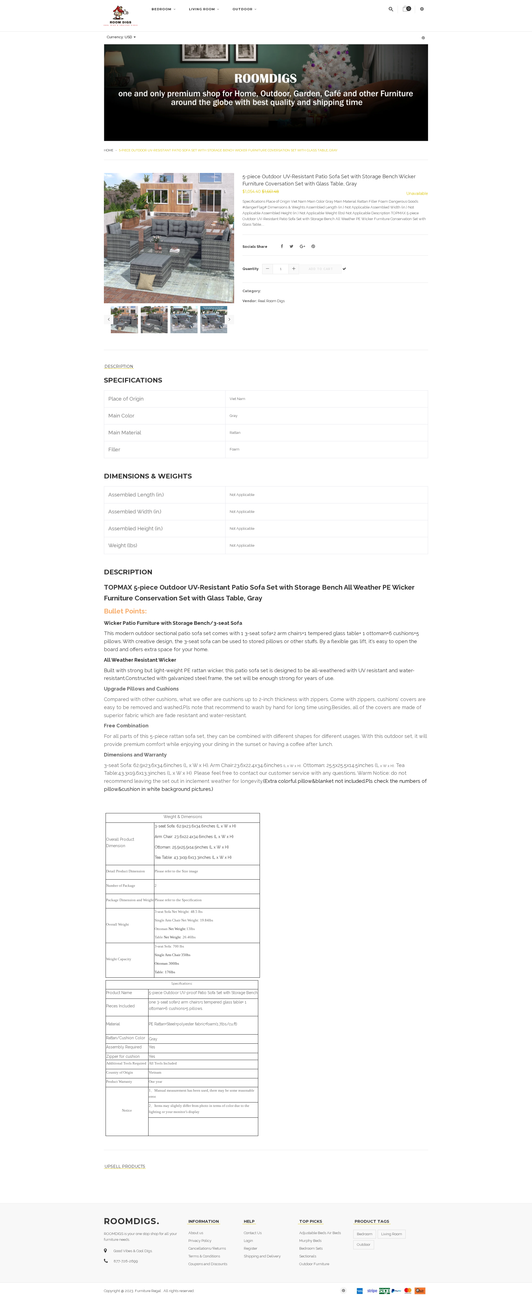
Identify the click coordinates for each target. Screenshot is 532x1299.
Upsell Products (124, 1167)
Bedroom (162, 9)
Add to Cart (321, 269)
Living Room (202, 9)
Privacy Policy (199, 1241)
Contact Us (253, 1233)
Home (108, 150)
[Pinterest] (313, 246)
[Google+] (302, 246)
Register (250, 1248)
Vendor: (249, 301)
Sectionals (307, 1256)
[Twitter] (291, 246)
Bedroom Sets (311, 1248)
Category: (251, 291)
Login (248, 1241)
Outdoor (243, 9)
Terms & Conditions (204, 1256)
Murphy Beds (310, 1241)
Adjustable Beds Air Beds (320, 1233)
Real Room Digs (271, 301)
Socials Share (254, 246)
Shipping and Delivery (262, 1256)
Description (118, 367)
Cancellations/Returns (207, 1248)
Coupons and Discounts (207, 1264)
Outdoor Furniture (314, 1264)
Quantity (250, 269)
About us (195, 1233)
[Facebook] (282, 246)
